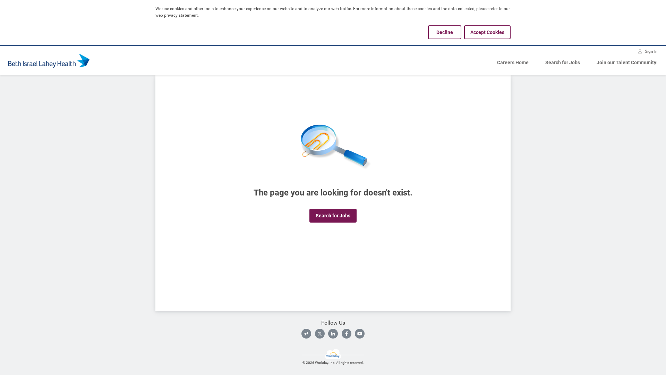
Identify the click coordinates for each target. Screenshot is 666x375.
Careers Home (513, 62)
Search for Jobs (562, 62)
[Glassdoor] (306, 334)
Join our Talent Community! (627, 62)
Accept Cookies (487, 32)
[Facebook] (346, 334)
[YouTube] (360, 334)
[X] (320, 334)
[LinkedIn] (333, 334)
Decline (444, 32)
